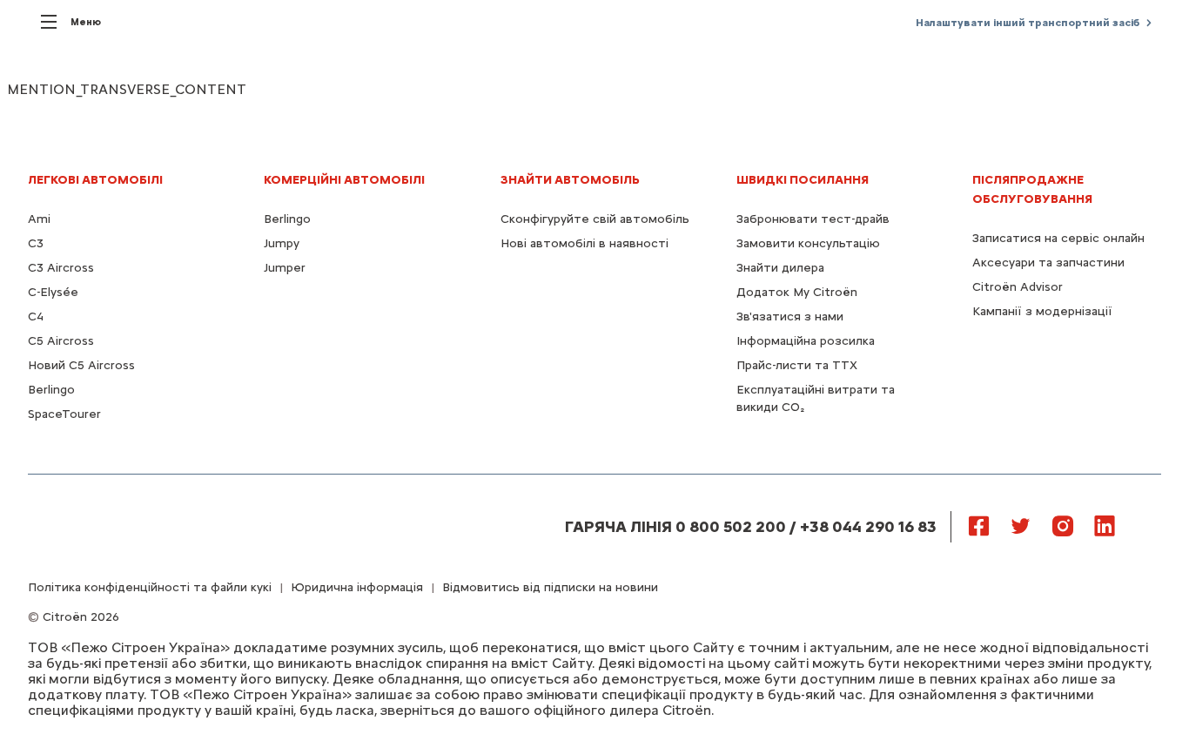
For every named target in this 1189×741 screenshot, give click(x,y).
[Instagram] (1063, 525)
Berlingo (51, 389)
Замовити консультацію (808, 243)
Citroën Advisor (1017, 287)
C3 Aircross (61, 267)
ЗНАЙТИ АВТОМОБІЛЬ (570, 179)
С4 (36, 316)
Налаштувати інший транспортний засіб (1027, 23)
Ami (39, 219)
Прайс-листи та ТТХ (796, 365)
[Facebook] (979, 525)
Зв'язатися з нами (789, 316)
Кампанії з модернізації (1042, 311)
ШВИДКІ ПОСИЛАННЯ (802, 179)
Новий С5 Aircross (81, 365)
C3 (36, 243)
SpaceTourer (64, 414)
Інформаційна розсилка (805, 340)
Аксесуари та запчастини (1048, 262)
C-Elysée (53, 292)
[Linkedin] (1104, 525)
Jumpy (281, 243)
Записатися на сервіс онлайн (1058, 238)
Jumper (285, 267)
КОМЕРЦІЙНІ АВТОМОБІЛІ (344, 179)
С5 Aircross (61, 340)
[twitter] (1021, 525)
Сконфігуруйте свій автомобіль (594, 219)
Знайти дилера (780, 267)
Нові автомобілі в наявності (584, 243)
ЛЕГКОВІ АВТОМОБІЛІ (95, 179)
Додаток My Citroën (796, 292)
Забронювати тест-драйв (813, 219)
